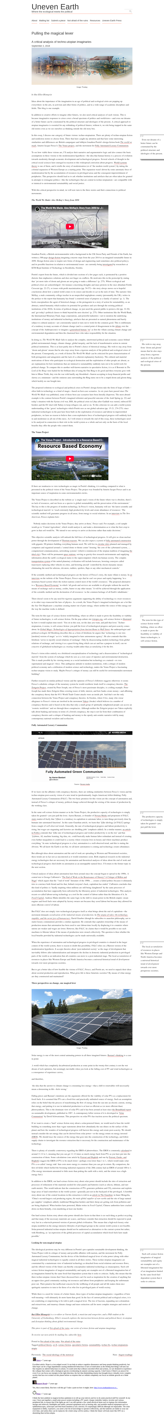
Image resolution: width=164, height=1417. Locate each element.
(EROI (34, 1136)
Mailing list (44, 20)
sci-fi (55, 1344)
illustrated (127, 619)
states (34, 818)
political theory (45, 1344)
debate (118, 326)
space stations (70, 554)
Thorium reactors (69, 540)
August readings (125, 1354)
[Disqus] (82, 1386)
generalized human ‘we (80, 329)
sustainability (94, 1344)
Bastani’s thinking (115, 1055)
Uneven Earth (55, 6)
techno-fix (106, 1344)
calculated (125, 1150)
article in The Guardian (102, 1194)
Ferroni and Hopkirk (89, 1157)
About (34, 20)
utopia (34, 1348)
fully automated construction (118, 540)
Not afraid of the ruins (77, 20)
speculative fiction (80, 1344)
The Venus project (66, 145)
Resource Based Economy (47, 585)
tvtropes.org (97, 619)
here (79, 1334)
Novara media (85, 784)
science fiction (64, 1344)
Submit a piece (58, 20)
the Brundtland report (121, 1109)
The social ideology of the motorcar (58, 1354)
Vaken (85, 701)
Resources (95, 20)
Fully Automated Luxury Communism (111, 145)
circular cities (103, 543)
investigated (108, 264)
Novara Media (100, 815)
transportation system (41, 561)
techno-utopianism (120, 1344)
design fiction (55, 257)
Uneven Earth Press (111, 20)
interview (116, 513)
